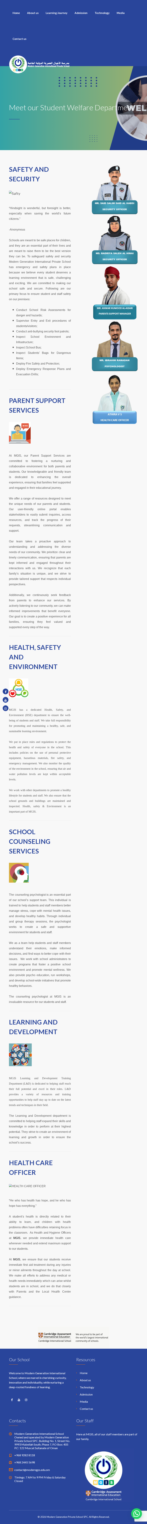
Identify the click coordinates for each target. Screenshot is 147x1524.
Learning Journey (56, 12)
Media (121, 12)
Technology (102, 12)
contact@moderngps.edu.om (32, 1469)
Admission (81, 12)
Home (16, 12)
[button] (136, 1513)
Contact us (19, 38)
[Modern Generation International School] (39, 64)
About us (33, 12)
